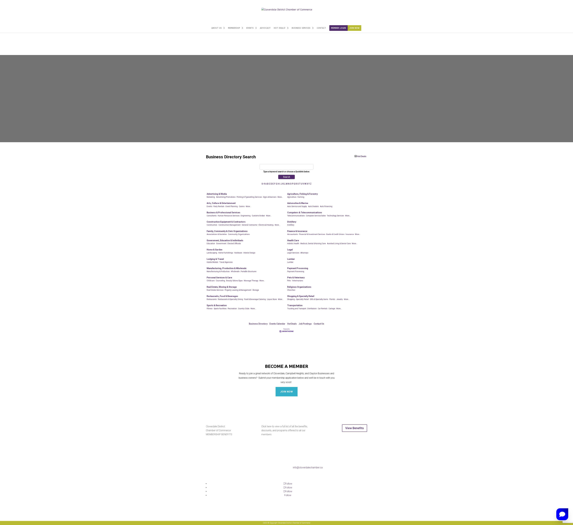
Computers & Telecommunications (304, 212)
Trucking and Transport (296, 309)
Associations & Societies (217, 234)
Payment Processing (297, 268)
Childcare (211, 281)
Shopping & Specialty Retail (300, 296)
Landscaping (212, 253)
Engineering (246, 216)
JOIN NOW (286, 391)
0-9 (263, 184)
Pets (289, 281)
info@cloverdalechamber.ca (308, 467)
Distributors (312, 309)
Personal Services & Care (219, 277)
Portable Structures (248, 271)
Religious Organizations (299, 287)
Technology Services (335, 216)
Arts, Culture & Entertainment (221, 203)
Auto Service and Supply (297, 206)
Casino (242, 206)
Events (250, 28)
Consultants (212, 216)
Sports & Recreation (217, 305)
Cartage (332, 309)
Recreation (232, 309)
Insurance (350, 234)
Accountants (292, 234)
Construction (212, 225)
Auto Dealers (313, 206)
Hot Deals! (279, 28)
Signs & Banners (269, 197)
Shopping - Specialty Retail (298, 299)
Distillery (291, 222)
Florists (332, 299)
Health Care (293, 240)
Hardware (238, 253)
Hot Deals (361, 156)
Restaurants (212, 299)
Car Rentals (322, 309)
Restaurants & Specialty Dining (230, 299)
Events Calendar (277, 324)
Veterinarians (297, 281)
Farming (301, 197)
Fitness (209, 309)
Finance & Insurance (297, 231)
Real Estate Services (215, 290)
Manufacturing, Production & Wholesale (226, 268)
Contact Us (319, 324)
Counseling (220, 281)
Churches (291, 290)
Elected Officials (234, 244)
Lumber (291, 259)
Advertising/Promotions (225, 197)
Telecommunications (296, 216)
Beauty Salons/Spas (234, 281)
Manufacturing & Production (218, 271)
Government (221, 244)
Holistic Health (293, 244)
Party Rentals (218, 206)
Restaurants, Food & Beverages (222, 296)
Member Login (338, 28)
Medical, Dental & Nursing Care (313, 244)
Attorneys (304, 253)
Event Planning (231, 206)
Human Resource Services (228, 216)
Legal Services (293, 253)
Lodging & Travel (215, 259)
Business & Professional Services (223, 212)
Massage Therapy (251, 281)
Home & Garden (214, 249)
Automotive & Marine (297, 203)
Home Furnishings (225, 253)
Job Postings (305, 324)
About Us (216, 28)
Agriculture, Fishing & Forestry (302, 194)
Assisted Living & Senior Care (339, 244)
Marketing (211, 197)
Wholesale (235, 271)
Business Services (301, 28)
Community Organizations (239, 234)
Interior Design (249, 253)
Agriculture (291, 197)
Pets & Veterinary (296, 277)
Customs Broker (258, 216)
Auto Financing (326, 206)
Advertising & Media (217, 194)
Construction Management (229, 225)
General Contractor (249, 225)
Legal (290, 249)
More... (280, 197)
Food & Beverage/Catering (255, 299)
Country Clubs (243, 309)
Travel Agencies (226, 262)
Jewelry (339, 299)
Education (211, 244)
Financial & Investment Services (312, 234)
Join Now (354, 28)
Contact (321, 28)
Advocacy (265, 28)
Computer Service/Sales (316, 216)
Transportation (294, 305)
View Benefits (354, 428)
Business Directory (258, 324)
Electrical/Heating (266, 225)
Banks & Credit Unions (335, 234)
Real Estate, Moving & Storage (222, 287)
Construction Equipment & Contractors (226, 222)
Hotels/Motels (212, 262)
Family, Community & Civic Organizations (227, 231)
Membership (234, 28)
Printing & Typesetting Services (249, 197)
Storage (255, 290)
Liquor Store (272, 299)
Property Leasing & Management (238, 290)
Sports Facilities (220, 309)
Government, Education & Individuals (225, 240)
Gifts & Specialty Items (319, 299)
